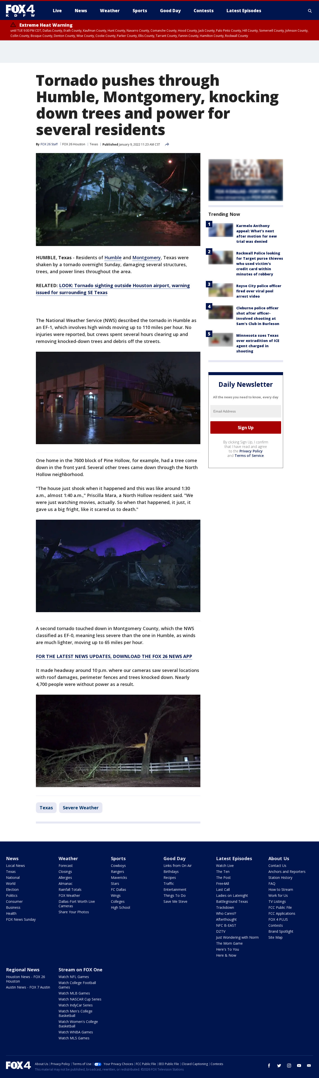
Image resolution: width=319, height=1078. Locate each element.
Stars (115, 883)
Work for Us (278, 895)
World (10, 883)
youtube (299, 1066)
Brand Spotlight (280, 931)
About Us (278, 858)
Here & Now (226, 955)
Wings (116, 895)
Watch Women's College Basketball (78, 1023)
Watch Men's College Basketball (75, 1013)
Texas (94, 144)
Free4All (222, 883)
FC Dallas (118, 889)
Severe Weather (81, 808)
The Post (223, 877)
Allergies (65, 877)
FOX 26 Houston (73, 144)
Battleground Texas (232, 901)
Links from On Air (177, 865)
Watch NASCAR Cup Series (80, 999)
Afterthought (226, 919)
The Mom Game (229, 943)
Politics (11, 895)
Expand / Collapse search (310, 10)
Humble (113, 257)
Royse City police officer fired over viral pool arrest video (258, 291)
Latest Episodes (234, 858)
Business (13, 907)
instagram (289, 1066)
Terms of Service (249, 455)
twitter (279, 1066)
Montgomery (146, 257)
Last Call (223, 889)
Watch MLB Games (74, 993)
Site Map (275, 937)
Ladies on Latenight (232, 895)
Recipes (169, 877)
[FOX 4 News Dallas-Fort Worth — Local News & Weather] (22, 11)
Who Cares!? (226, 913)
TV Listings (277, 901)
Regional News (22, 970)
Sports (118, 858)
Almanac (66, 883)
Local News (15, 865)
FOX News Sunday (21, 919)
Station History (280, 877)
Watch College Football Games (77, 985)
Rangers (117, 871)
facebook (269, 1066)
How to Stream (280, 889)
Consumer (14, 901)
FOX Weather (69, 895)
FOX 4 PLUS (278, 919)
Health (11, 913)
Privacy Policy (251, 451)
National (13, 877)
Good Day (174, 858)
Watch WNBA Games (76, 1032)
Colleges (118, 901)
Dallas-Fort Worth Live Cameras (77, 903)
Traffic (168, 883)
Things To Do (174, 895)
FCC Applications (281, 913)
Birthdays (171, 871)
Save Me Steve (175, 901)
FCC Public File (280, 907)
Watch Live (225, 865)
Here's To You (227, 949)
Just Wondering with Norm (237, 937)
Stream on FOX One (80, 970)
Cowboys (118, 865)
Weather (68, 858)
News (12, 858)
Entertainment (174, 889)
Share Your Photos (74, 912)
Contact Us (277, 865)
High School (120, 907)
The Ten (223, 871)
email (309, 1066)
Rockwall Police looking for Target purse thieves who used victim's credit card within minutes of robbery (259, 263)
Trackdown (225, 907)
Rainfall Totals (70, 889)
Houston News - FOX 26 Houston (25, 979)
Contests (275, 925)
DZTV (220, 931)
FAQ (271, 883)
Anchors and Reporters (287, 871)
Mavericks (119, 877)
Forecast (66, 865)
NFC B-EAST (226, 925)
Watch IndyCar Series (76, 1005)
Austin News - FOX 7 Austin (28, 987)
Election (12, 889)
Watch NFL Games (74, 976)
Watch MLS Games (74, 1038)
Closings (65, 871)
